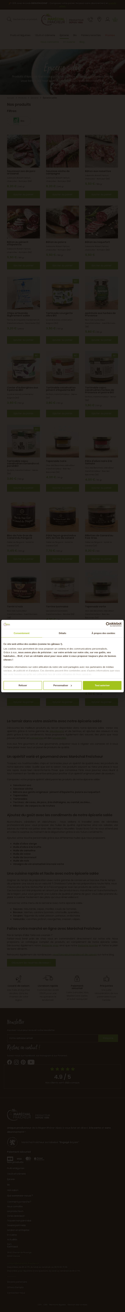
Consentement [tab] (21, 633)
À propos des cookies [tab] (103, 633)
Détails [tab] (62, 633)
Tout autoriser (102, 685)
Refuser (23, 685)
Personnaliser (60, 685)
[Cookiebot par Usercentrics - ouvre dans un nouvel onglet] (108, 624)
